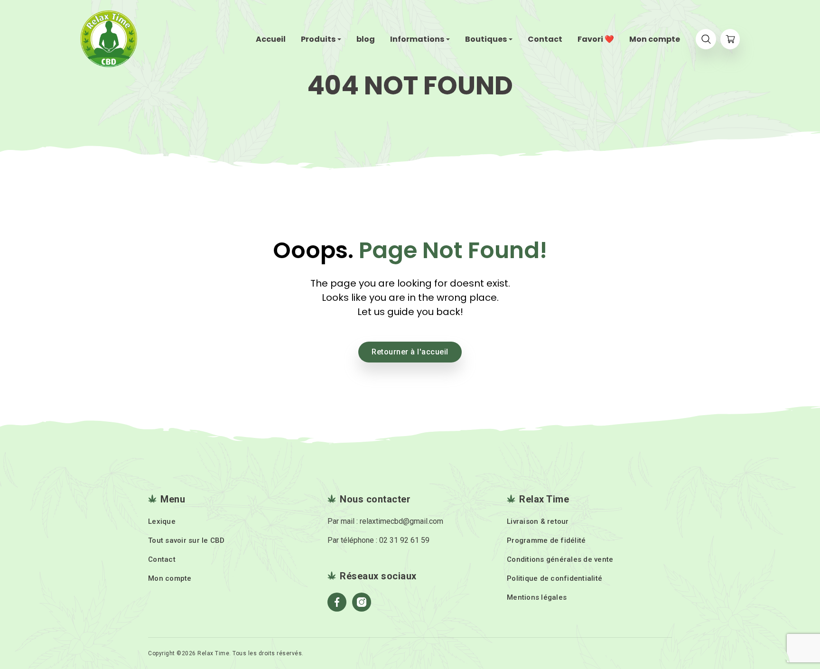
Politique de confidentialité (554, 578)
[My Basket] (730, 39)
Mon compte (170, 578)
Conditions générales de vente (560, 559)
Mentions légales (537, 597)
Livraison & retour (538, 521)
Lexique (162, 521)
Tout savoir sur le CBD (186, 540)
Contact (162, 559)
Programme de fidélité (546, 540)
